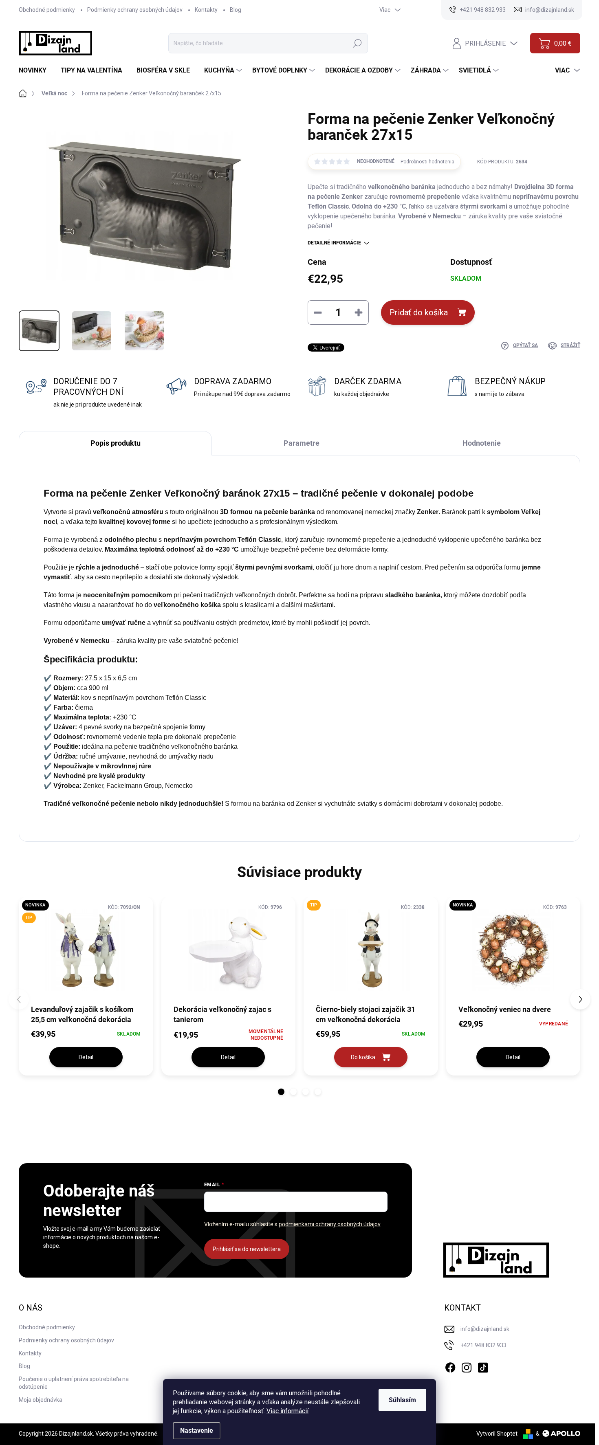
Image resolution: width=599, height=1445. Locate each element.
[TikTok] (483, 1366)
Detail (86, 1057)
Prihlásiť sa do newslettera (247, 1249)
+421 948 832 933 (483, 1345)
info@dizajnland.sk (484, 1329)
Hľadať (357, 43)
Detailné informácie (334, 243)
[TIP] (371, 950)
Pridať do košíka (419, 312)
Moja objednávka (40, 1400)
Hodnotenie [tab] (481, 443)
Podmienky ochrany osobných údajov (135, 10)
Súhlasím (402, 1400)
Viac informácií (287, 1411)
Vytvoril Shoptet (497, 1433)
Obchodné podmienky (47, 10)
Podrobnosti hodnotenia (427, 162)
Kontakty (206, 10)
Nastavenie (196, 1430)
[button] (281, 1092)
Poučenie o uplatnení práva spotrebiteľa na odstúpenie (74, 1383)
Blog (235, 10)
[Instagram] (466, 1366)
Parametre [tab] (301, 443)
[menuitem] (36, 70)
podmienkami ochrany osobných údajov (330, 1224)
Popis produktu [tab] (115, 443)
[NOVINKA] (513, 950)
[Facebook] (450, 1366)
